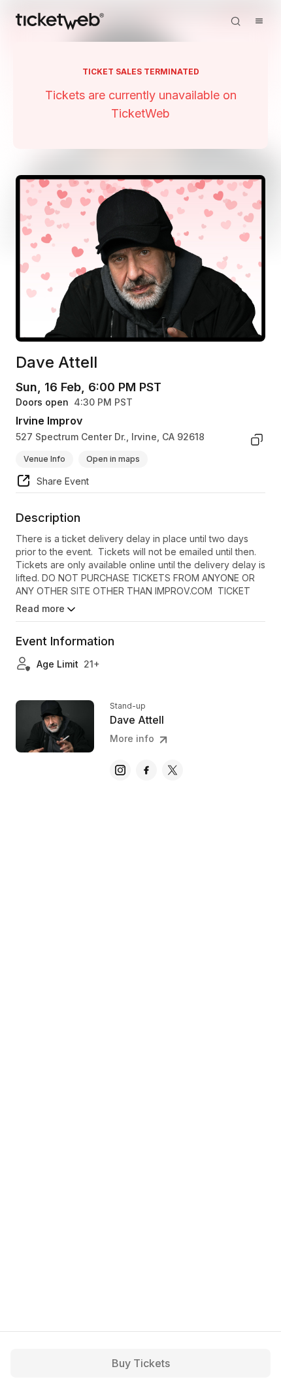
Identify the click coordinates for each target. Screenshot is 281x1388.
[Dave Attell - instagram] (120, 770)
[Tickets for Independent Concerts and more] (60, 20)
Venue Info (44, 459)
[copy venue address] (256, 439)
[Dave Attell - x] (172, 770)
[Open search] (235, 20)
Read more (40, 608)
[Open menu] (258, 20)
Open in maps (113, 459)
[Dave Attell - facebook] (146, 770)
